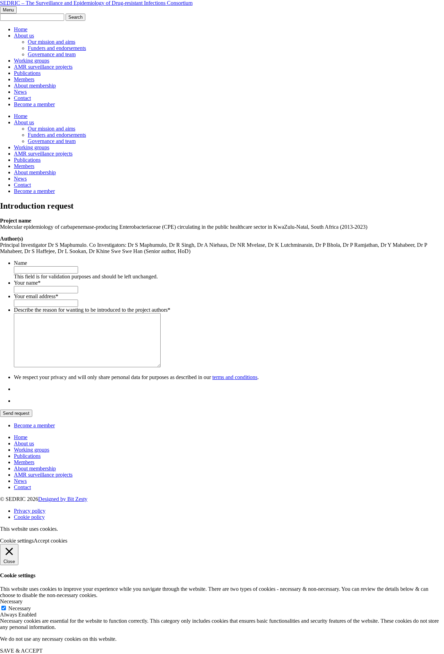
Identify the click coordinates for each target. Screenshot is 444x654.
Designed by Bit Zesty (62, 499)
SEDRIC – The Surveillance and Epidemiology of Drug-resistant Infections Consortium (96, 3)
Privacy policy (29, 511)
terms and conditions (234, 377)
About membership (35, 86)
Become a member (34, 104)
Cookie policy (29, 517)
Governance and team (52, 54)
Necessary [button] (11, 601)
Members (24, 79)
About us (24, 36)
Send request (16, 413)
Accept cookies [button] (50, 541)
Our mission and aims (51, 42)
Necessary (19, 608)
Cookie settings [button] (17, 541)
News (20, 92)
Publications (27, 73)
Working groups (31, 61)
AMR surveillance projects (43, 67)
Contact (22, 98)
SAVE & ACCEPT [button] (21, 651)
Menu (8, 9)
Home (20, 29)
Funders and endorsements (57, 48)
